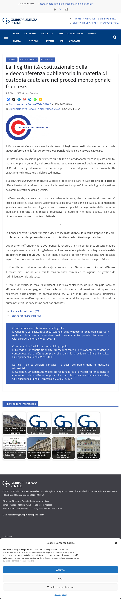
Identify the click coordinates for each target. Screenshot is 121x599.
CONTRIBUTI (11, 59)
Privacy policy (60, 594)
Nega (60, 578)
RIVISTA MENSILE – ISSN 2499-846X (95, 18)
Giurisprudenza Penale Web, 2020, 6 (30, 104)
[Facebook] (8, 99)
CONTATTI (74, 41)
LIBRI (61, 41)
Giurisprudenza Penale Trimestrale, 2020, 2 (34, 109)
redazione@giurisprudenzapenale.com (26, 514)
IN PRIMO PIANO (47, 59)
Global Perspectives (28, 59)
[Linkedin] (19, 99)
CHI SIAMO (30, 33)
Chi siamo (8, 536)
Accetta (60, 569)
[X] (13, 99)
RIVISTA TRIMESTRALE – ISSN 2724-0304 (95, 23)
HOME (16, 33)
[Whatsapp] (35, 99)
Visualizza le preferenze (60, 587)
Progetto (47, 33)
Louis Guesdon (31, 93)
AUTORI (92, 33)
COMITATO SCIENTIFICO (70, 33)
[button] (116, 543)
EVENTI (50, 41)
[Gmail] (24, 99)
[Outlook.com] (29, 99)
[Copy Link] (40, 99)
